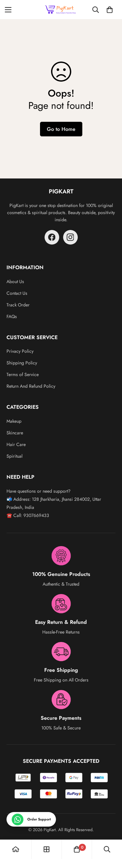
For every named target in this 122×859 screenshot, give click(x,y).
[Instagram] (70, 237)
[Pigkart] (61, 9)
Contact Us (17, 293)
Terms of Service (23, 374)
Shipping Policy (22, 363)
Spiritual (14, 456)
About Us (15, 281)
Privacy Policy (20, 351)
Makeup (14, 421)
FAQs (12, 316)
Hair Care (16, 444)
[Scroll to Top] (110, 824)
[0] (109, 9)
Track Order (18, 305)
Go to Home (61, 129)
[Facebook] (52, 237)
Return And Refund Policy (31, 386)
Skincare (15, 433)
